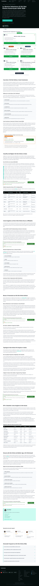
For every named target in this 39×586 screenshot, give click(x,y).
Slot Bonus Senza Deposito (14, 1)
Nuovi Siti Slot (29, 1)
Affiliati (19, 577)
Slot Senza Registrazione (34, 1)
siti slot (16, 188)
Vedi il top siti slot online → (7, 20)
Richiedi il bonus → (30, 139)
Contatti (19, 580)
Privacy (19, 574)
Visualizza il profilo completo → (8, 519)
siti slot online (24, 297)
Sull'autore (19, 573)
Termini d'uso (19, 576)
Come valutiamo (20, 578)
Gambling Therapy (5, 572)
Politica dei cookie (20, 575)
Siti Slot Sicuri (25, 1)
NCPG (15, 572)
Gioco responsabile (20, 579)
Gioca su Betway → (30, 182)
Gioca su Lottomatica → (31, 243)
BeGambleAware (11, 572)
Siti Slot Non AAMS (20, 1)
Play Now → (19, 43)
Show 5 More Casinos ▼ (19, 73)
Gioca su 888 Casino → (31, 319)
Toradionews (4, 1)
